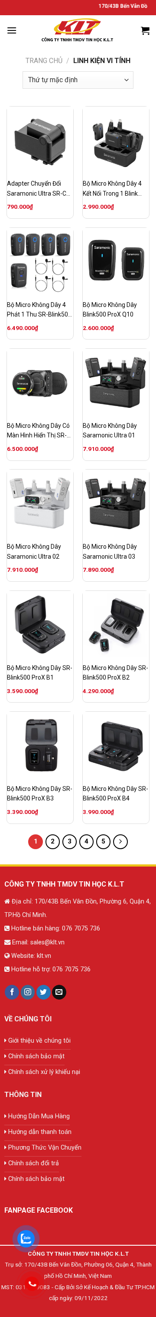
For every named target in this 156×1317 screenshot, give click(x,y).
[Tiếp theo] (120, 841)
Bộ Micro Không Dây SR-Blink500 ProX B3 (39, 793)
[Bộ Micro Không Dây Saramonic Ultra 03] (116, 503)
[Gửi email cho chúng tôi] (59, 992)
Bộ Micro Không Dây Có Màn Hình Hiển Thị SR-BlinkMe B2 (38, 431)
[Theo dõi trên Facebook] (12, 992)
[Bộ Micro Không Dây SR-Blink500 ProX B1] (40, 624)
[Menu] (11, 30)
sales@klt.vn (47, 942)
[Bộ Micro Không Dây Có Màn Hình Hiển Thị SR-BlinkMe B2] (40, 382)
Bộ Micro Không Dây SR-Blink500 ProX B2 (115, 672)
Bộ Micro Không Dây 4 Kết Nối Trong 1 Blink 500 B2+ (112, 189)
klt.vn (44, 956)
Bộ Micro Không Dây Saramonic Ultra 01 (110, 430)
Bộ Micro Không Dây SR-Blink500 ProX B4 (115, 793)
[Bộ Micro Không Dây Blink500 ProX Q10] (116, 261)
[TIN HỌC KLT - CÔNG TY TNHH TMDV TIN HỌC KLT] (78, 30)
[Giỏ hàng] (145, 30)
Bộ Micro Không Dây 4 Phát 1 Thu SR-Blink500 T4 (39, 310)
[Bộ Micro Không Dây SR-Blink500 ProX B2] (116, 624)
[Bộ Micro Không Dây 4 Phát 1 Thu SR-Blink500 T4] (40, 261)
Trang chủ (44, 61)
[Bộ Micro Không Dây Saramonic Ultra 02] (40, 503)
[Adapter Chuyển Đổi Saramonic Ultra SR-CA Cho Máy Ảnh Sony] (40, 140)
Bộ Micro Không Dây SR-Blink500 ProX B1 (39, 672)
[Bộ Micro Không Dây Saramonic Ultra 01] (116, 382)
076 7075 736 (80, 928)
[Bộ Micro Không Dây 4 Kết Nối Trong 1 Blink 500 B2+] (116, 140)
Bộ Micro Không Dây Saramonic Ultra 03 (110, 551)
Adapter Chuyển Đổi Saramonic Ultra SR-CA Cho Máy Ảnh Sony (39, 189)
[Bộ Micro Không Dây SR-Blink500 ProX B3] (40, 745)
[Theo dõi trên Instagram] (28, 992)
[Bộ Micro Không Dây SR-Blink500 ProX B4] (116, 745)
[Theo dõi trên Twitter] (43, 992)
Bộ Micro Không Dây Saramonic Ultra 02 (34, 551)
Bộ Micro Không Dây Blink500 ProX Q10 (110, 309)
